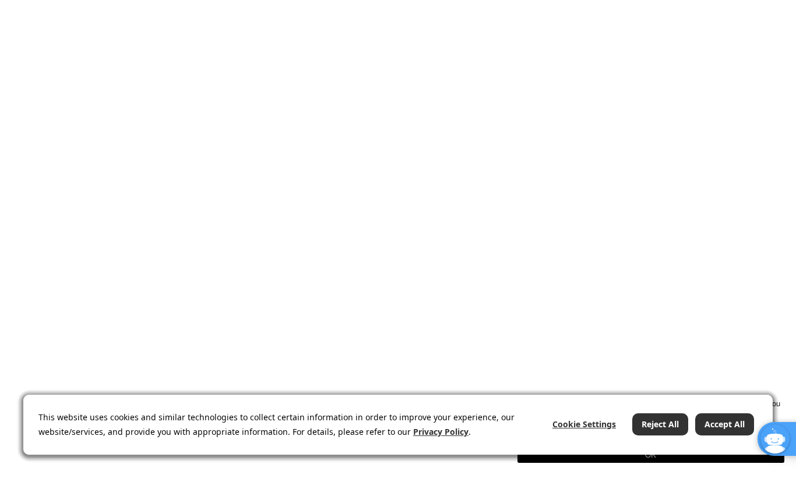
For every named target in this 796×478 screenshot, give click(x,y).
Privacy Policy (441, 431)
